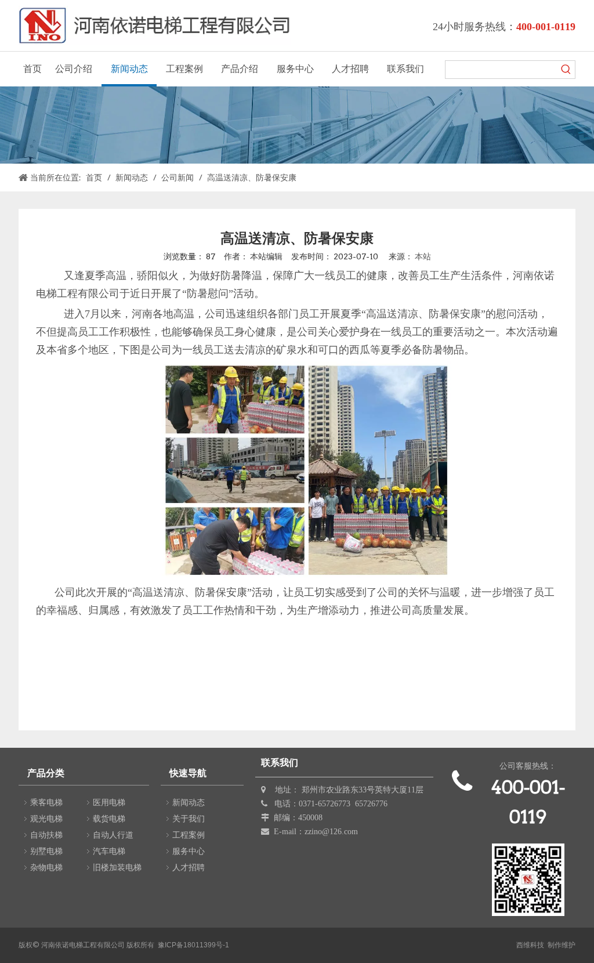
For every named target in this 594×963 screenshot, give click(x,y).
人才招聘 (188, 867)
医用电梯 (109, 802)
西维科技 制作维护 (545, 945)
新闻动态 (188, 802)
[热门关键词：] (566, 69)
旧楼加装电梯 (117, 867)
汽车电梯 (109, 851)
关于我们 (188, 818)
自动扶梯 (46, 834)
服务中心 (188, 851)
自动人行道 (113, 834)
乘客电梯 (46, 802)
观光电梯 (46, 818)
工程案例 (188, 834)
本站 (423, 256)
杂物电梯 (46, 867)
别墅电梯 (46, 851)
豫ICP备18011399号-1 (193, 945)
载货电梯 (109, 818)
